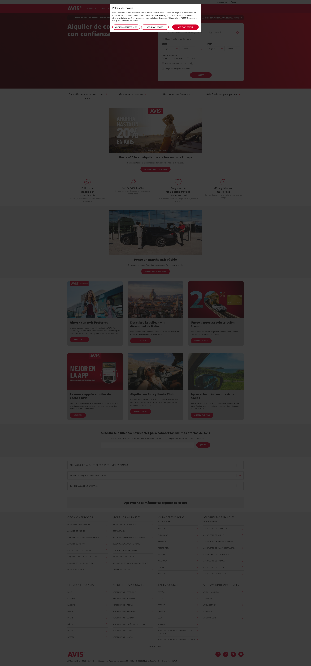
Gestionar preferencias (126, 27)
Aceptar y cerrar (185, 27)
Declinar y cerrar (155, 27)
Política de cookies (159, 18)
